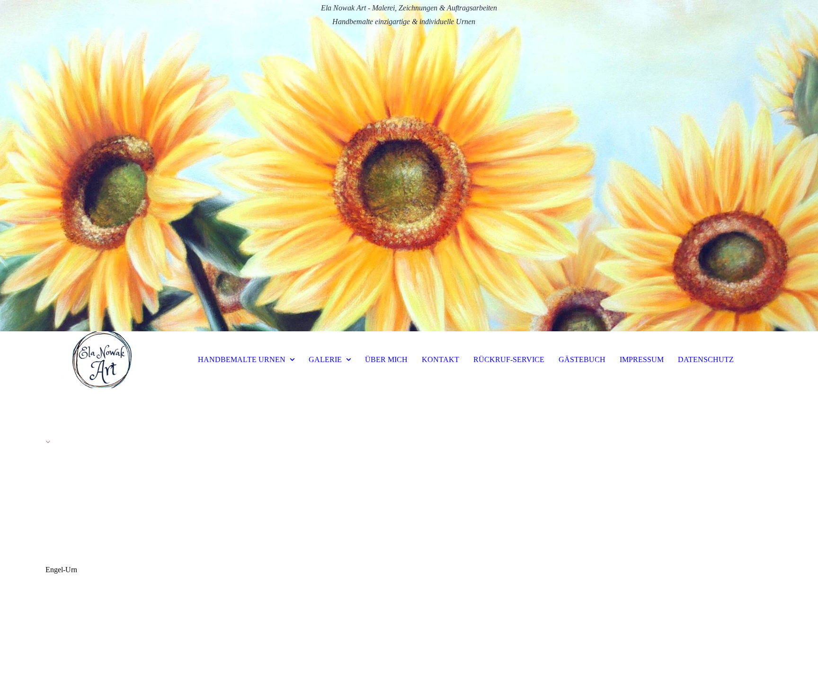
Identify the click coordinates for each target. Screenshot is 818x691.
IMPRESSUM (642, 359)
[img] (409, 165)
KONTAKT (440, 359)
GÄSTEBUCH (582, 359)
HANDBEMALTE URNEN (241, 359)
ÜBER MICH (386, 359)
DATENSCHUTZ (706, 359)
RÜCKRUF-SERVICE (508, 359)
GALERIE (325, 359)
